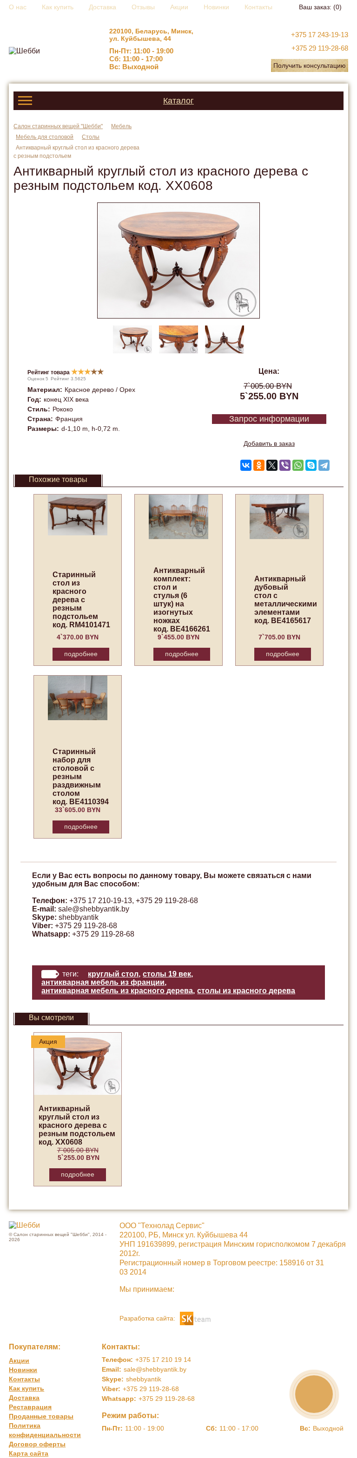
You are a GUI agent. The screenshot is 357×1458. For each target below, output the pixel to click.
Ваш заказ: (320, 7)
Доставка (102, 7)
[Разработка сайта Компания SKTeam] (195, 1317)
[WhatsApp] (298, 465)
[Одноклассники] (258, 465)
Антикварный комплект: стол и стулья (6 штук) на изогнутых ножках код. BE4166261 (181, 599)
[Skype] (311, 465)
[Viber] (285, 465)
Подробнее (81, 653)
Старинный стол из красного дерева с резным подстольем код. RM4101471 (81, 600)
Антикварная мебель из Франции (103, 982)
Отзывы (143, 7)
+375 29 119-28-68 (319, 48)
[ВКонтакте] (245, 465)
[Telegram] (324, 465)
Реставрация (30, 1407)
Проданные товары (41, 1416)
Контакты (258, 7)
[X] (272, 465)
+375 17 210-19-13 (100, 901)
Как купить (57, 7)
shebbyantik (79, 917)
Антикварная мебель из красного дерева (117, 991)
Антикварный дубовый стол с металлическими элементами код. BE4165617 (285, 600)
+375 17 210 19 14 (163, 1359)
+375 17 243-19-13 (319, 35)
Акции (179, 7)
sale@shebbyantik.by (93, 909)
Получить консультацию (309, 65)
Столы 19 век (167, 974)
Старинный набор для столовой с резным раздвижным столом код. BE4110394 (81, 777)
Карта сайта (28, 1453)
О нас (17, 7)
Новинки (216, 7)
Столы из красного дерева (246, 991)
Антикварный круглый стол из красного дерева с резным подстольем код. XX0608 (77, 1125)
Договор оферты (37, 1444)
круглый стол (113, 974)
